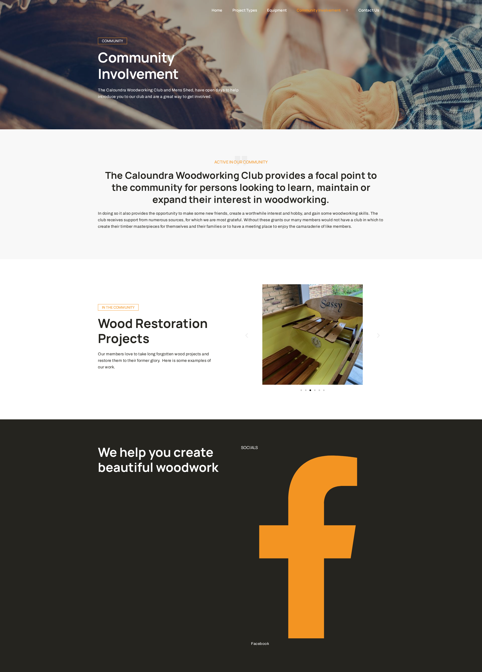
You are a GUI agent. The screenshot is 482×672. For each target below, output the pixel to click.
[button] (247, 335)
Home (217, 10)
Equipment (277, 10)
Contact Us (368, 10)
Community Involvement (319, 10)
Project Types (244, 10)
